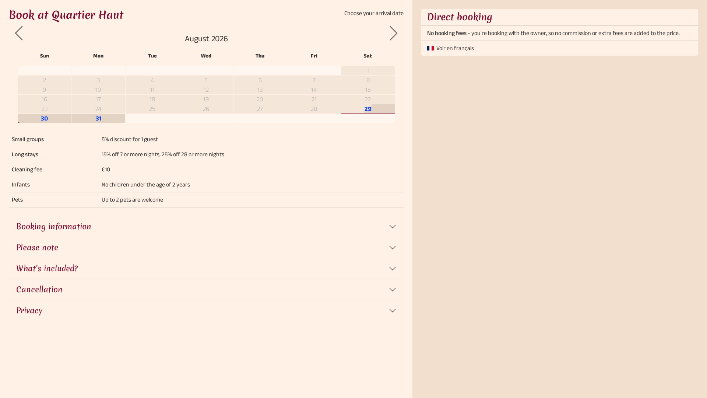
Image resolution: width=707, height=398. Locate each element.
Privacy (29, 310)
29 (368, 108)
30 (44, 118)
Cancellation (39, 289)
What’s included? (47, 268)
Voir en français (455, 48)
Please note (37, 247)
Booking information (53, 226)
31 (98, 118)
